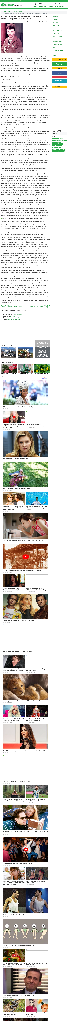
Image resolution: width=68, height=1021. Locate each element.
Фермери (59, 142)
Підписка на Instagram (59, 59)
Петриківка (55, 144)
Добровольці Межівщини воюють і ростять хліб (12, 307)
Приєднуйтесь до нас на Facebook (60, 72)
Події (64, 149)
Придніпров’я (57, 28)
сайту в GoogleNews (16, 318)
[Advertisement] (25, 334)
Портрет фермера (58, 36)
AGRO (61, 138)
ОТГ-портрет (56, 47)
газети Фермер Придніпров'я (14, 319)
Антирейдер (56, 39)
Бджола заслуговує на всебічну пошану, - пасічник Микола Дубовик (40, 307)
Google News (59, 68)
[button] (66, 7)
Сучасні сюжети (58, 50)
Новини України (57, 30)
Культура (64, 140)
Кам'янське (58, 145)
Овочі (54, 145)
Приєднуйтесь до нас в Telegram (59, 81)
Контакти (61, 6)
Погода (57, 138)
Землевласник (57, 41)
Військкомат (61, 151)
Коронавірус (55, 149)
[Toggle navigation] (65, 133)
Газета (56, 6)
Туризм (55, 19)
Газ (59, 147)
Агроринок (56, 53)
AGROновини (56, 25)
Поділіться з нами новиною (59, 63)
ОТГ (53, 138)
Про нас (51, 6)
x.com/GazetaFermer (59, 86)
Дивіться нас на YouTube (59, 77)
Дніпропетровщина (57, 140)
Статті (45, 6)
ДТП (60, 149)
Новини (41, 6)
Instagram (12, 316)
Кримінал (56, 22)
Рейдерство (55, 147)
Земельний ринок (58, 44)
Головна (35, 6)
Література (55, 151)
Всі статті (56, 16)
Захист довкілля (58, 55)
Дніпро (54, 142)
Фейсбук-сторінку (18, 314)
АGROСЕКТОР (56, 33)
